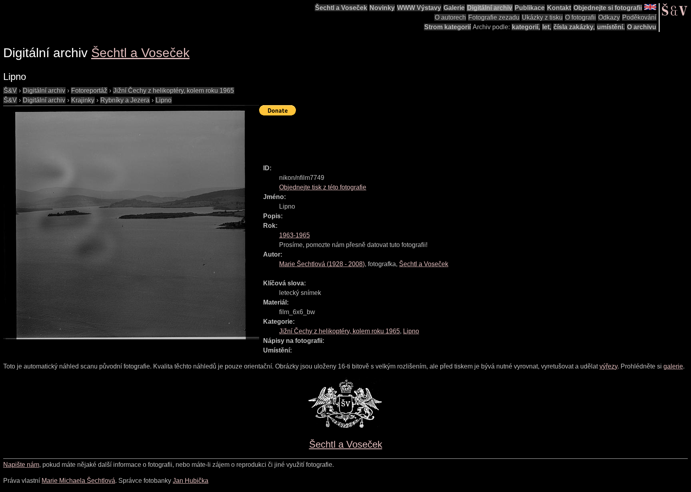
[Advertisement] (404, 136)
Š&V (10, 90)
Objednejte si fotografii (607, 7)
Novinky (382, 7)
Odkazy (609, 17)
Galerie (454, 7)
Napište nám (21, 464)
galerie (673, 366)
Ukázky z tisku (542, 17)
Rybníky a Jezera (125, 100)
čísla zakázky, (574, 27)
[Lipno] (131, 222)
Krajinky (82, 100)
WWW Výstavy (419, 7)
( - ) (322, 264)
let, (546, 27)
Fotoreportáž (89, 90)
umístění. (611, 27)
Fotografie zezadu (493, 17)
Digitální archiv (489, 7)
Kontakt (559, 7)
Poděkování (639, 17)
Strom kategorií (447, 27)
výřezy (608, 366)
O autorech (450, 17)
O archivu (641, 27)
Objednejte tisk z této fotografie (322, 187)
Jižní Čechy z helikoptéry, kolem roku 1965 (173, 90)
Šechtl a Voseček (341, 7)
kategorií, (526, 27)
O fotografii (580, 17)
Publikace (530, 7)
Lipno (164, 100)
